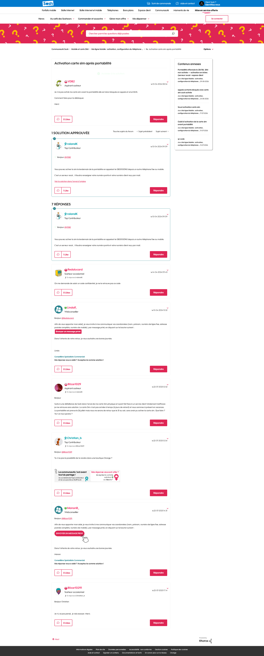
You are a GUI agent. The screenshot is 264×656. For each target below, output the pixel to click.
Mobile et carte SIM (80, 49)
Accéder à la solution (112, 73)
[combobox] (132, 33)
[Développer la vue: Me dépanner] (148, 18)
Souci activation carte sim (189, 107)
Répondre (158, 119)
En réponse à (74, 277)
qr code (181, 139)
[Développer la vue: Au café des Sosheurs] (73, 18)
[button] (58, 119)
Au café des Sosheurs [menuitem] (61, 18)
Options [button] (207, 49)
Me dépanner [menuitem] (139, 18)
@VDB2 (67, 157)
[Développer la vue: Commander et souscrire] (105, 18)
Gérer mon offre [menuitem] (117, 18)
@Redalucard (67, 318)
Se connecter (217, 18)
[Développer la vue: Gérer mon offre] (128, 18)
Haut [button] (57, 639)
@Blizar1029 (66, 452)
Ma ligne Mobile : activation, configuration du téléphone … (117, 49)
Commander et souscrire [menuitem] (90, 18)
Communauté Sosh (60, 49)
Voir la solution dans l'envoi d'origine (70, 181)
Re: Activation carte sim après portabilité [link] (163, 49)
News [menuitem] (41, 18)
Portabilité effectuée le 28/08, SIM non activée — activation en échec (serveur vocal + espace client (193, 72)
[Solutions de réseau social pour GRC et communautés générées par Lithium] (205, 640)
